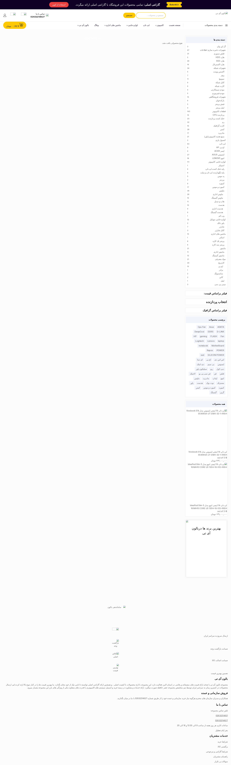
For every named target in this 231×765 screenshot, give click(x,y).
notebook (203, 345)
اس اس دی (219, 359)
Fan (222, 336)
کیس (198, 387)
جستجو (129, 15)
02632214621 (222, 715)
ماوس (196, 378)
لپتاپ (215, 378)
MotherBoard (217, 345)
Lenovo (211, 341)
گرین (222, 392)
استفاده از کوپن (59, 4)
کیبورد (221, 387)
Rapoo (210, 350)
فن (215, 373)
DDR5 (210, 331)
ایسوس (221, 364)
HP (195, 336)
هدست (200, 383)
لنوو (222, 378)
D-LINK (220, 331)
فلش (222, 373)
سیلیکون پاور (201, 369)
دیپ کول (220, 369)
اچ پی (208, 359)
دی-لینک (200, 364)
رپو (211, 369)
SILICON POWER (216, 355)
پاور (191, 383)
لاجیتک (192, 373)
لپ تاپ (146, 25)
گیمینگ (214, 392)
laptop (221, 341)
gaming (203, 336)
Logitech (199, 341)
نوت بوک (210, 383)
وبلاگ (96, 25)
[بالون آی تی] (215, 15)
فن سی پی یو (204, 373)
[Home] (100, 38)
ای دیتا (200, 359)
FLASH (213, 336)
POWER (220, 350)
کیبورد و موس (209, 387)
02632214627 (221, 720)
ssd (202, 355)
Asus (211, 327)
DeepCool (199, 331)
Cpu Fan (202, 327)
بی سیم (211, 364)
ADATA (220, 327)
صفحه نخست (174, 25)
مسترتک (220, 383)
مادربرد (206, 378)
